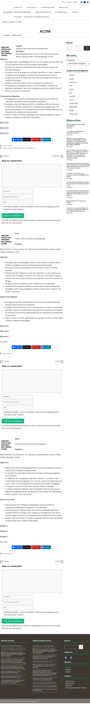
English (75, 2)
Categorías (71, 60)
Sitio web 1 (4, 123)
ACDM (20, 35)
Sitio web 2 (4, 128)
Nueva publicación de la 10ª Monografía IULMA (45, 686)
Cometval (73, 82)
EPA (70, 86)
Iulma (5, 22)
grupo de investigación (28, 148)
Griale (71, 110)
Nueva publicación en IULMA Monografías (11, 646)
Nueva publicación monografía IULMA (42, 661)
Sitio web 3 (4, 133)
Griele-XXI (73, 114)
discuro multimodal (13, 148)
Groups (4, 554)
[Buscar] (87, 48)
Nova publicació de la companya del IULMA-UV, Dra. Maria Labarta (45, 689)
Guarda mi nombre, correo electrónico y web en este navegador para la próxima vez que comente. (31, 208)
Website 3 (4, 536)
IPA (70, 93)
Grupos (12, 22)
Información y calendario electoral (36, 17)
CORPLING (73, 103)
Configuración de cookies (76, 688)
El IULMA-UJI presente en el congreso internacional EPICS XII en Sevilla (78, 175)
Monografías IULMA (47, 7)
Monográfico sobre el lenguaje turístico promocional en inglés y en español (43, 679)
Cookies (68, 686)
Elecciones (17, 17)
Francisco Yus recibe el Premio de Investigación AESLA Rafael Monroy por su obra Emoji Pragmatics (78, 209)
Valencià (69, 2)
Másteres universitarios (22, 12)
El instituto (18, 7)
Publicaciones (63, 7)
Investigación (31, 7)
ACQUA (6, 156)
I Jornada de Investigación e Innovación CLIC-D (75, 132)
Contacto (75, 12)
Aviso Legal (70, 681)
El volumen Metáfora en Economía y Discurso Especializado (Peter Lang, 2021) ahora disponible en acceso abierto (78, 193)
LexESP (72, 96)
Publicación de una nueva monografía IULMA (44, 683)
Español (63, 2)
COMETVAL (56, 156)
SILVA (71, 100)
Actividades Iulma (61, 12)
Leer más (3, 342)
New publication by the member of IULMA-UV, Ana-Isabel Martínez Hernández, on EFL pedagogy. (44, 666)
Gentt (71, 89)
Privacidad (69, 683)
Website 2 (4, 531)
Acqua (71, 79)
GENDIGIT (73, 107)
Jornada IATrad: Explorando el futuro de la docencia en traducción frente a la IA (78, 183)
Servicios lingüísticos (43, 12)
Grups (4, 354)
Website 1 (4, 526)
